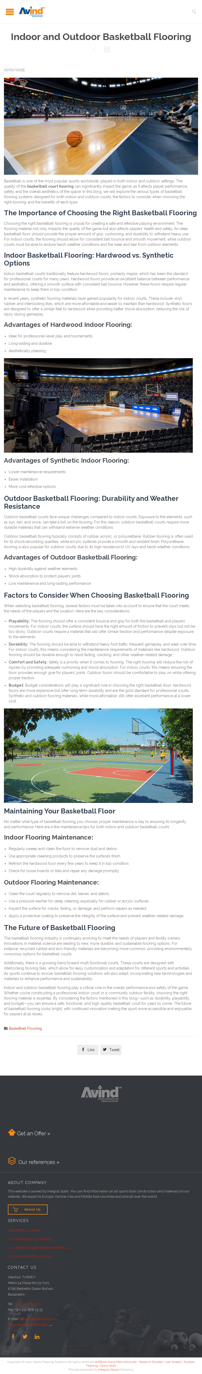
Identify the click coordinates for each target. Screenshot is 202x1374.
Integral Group (108, 1369)
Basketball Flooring (25, 1028)
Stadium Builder (151, 1362)
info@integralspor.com (37, 1319)
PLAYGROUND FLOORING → (31, 1239)
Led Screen (173, 1362)
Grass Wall (108, 1365)
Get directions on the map (28, 1325)
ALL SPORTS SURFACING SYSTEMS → (39, 1248)
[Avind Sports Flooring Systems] (104, 11)
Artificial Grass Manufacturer (116, 1362)
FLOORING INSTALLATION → (31, 1256)
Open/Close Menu (10, 11)
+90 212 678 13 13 (28, 1304)
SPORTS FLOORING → (26, 1230)
